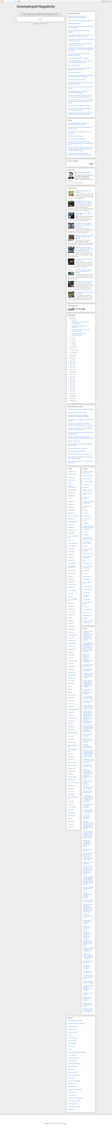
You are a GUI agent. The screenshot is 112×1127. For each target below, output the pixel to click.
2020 (71, 367)
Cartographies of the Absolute (76, 1023)
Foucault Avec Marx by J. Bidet (87, 765)
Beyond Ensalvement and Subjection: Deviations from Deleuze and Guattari (78, 415)
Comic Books (71, 543)
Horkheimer (71, 635)
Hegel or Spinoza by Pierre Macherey (88, 782)
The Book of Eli (87, 589)
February (74, 350)
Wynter (70, 824)
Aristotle (70, 496)
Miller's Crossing (87, 553)
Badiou (70, 501)
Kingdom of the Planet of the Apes (88, 538)
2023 (71, 360)
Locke (69, 663)
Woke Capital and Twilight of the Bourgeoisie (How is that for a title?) (80, 457)
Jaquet (70, 655)
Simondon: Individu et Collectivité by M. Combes (88, 949)
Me (69, 686)
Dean (69, 554)
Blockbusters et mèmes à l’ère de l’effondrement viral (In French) (77, 16)
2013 (71, 384)
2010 (71, 391)
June (72, 340)
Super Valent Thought (74, 1101)
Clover (70, 540)
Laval (69, 658)
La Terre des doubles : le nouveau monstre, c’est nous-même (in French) (80, 44)
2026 (71, 317)
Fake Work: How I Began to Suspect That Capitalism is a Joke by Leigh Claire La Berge (88, 753)
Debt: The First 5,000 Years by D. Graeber (88, 740)
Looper (85, 546)
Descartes (71, 570)
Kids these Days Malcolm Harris (87, 791)
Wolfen (85, 618)
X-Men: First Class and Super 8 (88, 621)
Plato (69, 723)
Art (69, 498)
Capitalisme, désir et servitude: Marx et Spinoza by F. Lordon (88, 675)
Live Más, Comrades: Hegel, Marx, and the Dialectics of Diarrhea (83, 271)
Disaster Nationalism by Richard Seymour (88, 746)
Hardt (69, 623)
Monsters (70, 695)
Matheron (70, 683)
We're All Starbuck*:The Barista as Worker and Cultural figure (83, 282)
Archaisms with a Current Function (77, 412)
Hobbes (70, 632)
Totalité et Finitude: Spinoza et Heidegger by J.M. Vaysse (88, 988)
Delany (70, 560)
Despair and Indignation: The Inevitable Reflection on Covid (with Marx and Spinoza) (80, 424)
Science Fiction (72, 749)
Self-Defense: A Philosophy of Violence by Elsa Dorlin (87, 943)
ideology (70, 640)
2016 (71, 376)
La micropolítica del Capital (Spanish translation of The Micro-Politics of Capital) (79, 154)
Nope (84, 560)
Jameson (70, 649)
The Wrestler (86, 599)
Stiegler (70, 771)
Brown (69, 524)
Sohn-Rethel (71, 765)
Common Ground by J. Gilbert (88, 701)
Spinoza (70, 768)
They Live (86, 606)
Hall (69, 617)
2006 (71, 400)
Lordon (70, 666)
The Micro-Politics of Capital (75, 136)
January (73, 352)
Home (40, 19)
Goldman (70, 606)
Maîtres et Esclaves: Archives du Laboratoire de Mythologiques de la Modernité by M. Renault (88, 825)
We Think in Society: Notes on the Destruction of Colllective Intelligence (83, 225)
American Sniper (87, 481)
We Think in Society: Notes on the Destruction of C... (80, 330)
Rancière (70, 742)
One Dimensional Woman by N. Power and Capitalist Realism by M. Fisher (88, 856)
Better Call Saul (72, 516)
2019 (71, 369)
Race (69, 739)
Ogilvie (70, 712)
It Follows (86, 534)
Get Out (85, 513)
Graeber (70, 609)
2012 (71, 386)
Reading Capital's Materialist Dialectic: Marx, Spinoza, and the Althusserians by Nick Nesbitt (88, 908)
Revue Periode (72, 1095)
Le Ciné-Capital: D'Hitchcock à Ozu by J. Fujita (88, 811)
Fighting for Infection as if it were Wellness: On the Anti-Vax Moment (84, 237)
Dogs (69, 576)
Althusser (70, 490)
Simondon (71, 762)
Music (69, 703)
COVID (70, 549)
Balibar (70, 504)
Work (69, 821)
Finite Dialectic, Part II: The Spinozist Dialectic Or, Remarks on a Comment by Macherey (84, 202)
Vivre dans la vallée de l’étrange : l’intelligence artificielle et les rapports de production (80, 113)
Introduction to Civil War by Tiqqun (88, 787)
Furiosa (85, 510)
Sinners (85, 573)
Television (70, 777)
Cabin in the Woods (86, 498)
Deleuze (70, 563)
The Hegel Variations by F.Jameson (86, 967)
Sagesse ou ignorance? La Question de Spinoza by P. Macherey (87, 935)
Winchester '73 (87, 615)
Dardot (70, 551)
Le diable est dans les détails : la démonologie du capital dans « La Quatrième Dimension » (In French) (81, 49)
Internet (70, 646)
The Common (72, 782)
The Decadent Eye (73, 1103)
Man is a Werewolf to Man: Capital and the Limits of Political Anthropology (80, 61)
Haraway (70, 620)
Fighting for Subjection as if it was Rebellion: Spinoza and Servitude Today (80, 428)
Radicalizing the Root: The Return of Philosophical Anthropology (78, 92)
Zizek (69, 827)
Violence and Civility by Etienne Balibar (88, 1004)
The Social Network (86, 595)
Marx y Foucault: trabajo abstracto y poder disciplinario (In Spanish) (80, 68)
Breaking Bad (71, 521)
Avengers (86, 484)
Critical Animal (72, 1029)
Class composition (73, 536)
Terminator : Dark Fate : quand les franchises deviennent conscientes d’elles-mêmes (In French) (80, 101)
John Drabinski (72, 1043)
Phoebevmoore (72, 1083)
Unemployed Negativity (36, 6)
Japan (69, 652)
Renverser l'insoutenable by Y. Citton (88, 916)
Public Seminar (72, 1092)
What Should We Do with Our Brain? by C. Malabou (88, 1010)
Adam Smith (71, 474)
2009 (71, 393)
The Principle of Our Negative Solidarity (79, 105)
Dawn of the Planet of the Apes (88, 502)
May (72, 342)
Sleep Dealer (86, 576)
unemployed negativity (83, 172)
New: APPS (71, 1069)
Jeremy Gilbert (72, 1040)
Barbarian (86, 487)
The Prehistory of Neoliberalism (76, 451)
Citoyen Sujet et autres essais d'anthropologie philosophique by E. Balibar (88, 683)
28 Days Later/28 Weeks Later (88, 472)
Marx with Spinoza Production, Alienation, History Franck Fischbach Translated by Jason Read (81, 143)
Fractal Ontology (72, 1032)
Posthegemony (72, 1086)
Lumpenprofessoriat (73, 1058)
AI (68, 483)
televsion (70, 779)
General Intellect (72, 599)
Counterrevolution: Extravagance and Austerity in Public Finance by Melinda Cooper (88, 728)
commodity (71, 546)
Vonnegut (70, 812)
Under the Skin (87, 609)
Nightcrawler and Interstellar (88, 557)
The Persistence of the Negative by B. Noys (88, 977)
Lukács (70, 669)
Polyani (70, 729)
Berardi (70, 513)
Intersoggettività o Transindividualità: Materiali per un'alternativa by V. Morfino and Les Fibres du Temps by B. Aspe (88, 647)
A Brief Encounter (88, 475)
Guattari (70, 615)
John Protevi (71, 1046)
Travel (69, 801)
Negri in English (72, 1066)
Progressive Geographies (75, 1089)
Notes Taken (71, 1078)
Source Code (87, 586)
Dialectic (70, 573)
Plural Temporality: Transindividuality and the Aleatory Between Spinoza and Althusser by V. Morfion (88, 880)
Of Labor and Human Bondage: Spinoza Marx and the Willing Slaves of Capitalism (80, 76)
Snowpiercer (86, 579)
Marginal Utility (72, 1060)
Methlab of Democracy (74, 441)
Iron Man (85, 532)
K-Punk (70, 1049)
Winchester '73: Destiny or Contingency (79, 454)
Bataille (70, 507)
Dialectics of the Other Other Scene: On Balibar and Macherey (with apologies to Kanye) (84, 249)
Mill (69, 689)
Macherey (71, 672)
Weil (69, 818)
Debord (70, 557)
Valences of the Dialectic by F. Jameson (87, 999)
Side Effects (86, 570)
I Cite (69, 1035)
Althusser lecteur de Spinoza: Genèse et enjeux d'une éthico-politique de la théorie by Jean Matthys (88, 635)
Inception (85, 523)
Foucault (70, 590)
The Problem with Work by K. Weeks (88, 982)
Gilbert (70, 603)
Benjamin (70, 510)
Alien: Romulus (87, 478)
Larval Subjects (72, 1055)
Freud (69, 593)
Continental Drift (72, 1026)
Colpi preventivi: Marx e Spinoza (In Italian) (80, 20)
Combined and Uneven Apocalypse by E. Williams (88, 692)
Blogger (65, 1123)
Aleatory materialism (71, 486)
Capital (70, 527)
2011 (71, 388)
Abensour (70, 471)
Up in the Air (86, 612)
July (72, 338)
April (72, 345)
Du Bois (70, 579)
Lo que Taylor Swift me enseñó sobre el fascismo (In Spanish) (79, 54)
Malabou (70, 678)
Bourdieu (70, 518)
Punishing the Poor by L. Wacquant (88, 900)
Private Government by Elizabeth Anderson (87, 895)
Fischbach (71, 584)
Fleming (70, 587)
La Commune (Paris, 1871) (87, 542)
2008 (71, 395)
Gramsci (70, 612)
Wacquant (71, 815)
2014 (71, 381)
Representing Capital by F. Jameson (87, 922)
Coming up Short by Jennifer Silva (88, 697)
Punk (69, 736)
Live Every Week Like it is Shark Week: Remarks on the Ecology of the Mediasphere (80, 437)
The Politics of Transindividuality (77, 139)
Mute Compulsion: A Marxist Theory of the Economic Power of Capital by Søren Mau (88, 834)
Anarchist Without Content (75, 1020)
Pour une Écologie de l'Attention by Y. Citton (88, 888)
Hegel (69, 626)
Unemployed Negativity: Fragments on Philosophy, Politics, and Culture (78, 123)
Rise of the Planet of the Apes (88, 567)
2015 (71, 379)
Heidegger (71, 629)
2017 (71, 374)
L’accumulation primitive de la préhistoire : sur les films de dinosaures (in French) (80, 35)
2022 (71, 362)
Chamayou (71, 530)
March (73, 347)
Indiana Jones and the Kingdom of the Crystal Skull (88, 527)
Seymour (70, 759)
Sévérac (70, 757)
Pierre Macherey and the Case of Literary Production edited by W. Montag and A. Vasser (88, 870)
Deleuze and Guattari (71, 566)
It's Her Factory (72, 1037)
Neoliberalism (72, 709)
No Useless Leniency (74, 1075)
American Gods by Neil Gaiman (88, 665)
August (73, 320)
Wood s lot (71, 1109)
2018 (71, 372)
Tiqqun (70, 788)
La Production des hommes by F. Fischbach (88, 805)
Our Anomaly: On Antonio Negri (76, 79)
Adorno (70, 477)
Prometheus (86, 563)
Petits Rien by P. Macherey (87, 863)
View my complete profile (75, 182)
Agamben (70, 480)
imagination (71, 643)
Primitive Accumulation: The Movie (77, 448)
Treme (70, 804)
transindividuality (72, 797)
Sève (69, 754)
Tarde (69, 774)
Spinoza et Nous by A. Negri (87, 961)
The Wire (70, 785)
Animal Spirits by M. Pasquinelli (87, 669)
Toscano (70, 791)
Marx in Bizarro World (74, 65)
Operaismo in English (74, 1080)
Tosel (69, 794)
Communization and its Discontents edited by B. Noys (88, 707)
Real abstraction (72, 745)
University (70, 807)
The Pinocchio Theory (74, 1106)
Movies (70, 701)
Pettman (70, 721)
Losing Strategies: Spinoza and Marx (78, 58)
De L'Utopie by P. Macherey (88, 735)
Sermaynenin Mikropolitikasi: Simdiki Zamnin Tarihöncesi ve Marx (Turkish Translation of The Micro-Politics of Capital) (80, 149)
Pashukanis (71, 718)
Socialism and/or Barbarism (75, 1098)
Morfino (70, 698)
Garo (69, 596)
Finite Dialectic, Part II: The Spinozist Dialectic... (78, 334)
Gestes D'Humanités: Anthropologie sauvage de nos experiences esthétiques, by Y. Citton (88, 774)
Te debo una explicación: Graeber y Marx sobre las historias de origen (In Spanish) (79, 96)
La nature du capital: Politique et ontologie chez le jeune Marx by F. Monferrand (88, 798)
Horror (70, 637)
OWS (69, 715)
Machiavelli (71, 675)
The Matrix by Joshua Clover (87, 972)
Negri (69, 706)
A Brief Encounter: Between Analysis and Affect (81, 409)
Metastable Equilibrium (74, 1063)
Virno (69, 810)
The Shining (86, 592)
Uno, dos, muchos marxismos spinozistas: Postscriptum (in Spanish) (79, 109)
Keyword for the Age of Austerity (77, 1052)
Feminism (70, 582)
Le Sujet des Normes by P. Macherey (87, 817)
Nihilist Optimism (72, 1072)
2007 (71, 398)
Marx (69, 680)
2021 (71, 364)
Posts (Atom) (43, 23)
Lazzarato (71, 660)
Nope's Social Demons (74, 72)
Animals (70, 493)
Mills (69, 692)
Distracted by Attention (74, 23)
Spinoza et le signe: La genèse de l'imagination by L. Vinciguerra (88, 956)
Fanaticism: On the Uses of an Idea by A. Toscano (88, 760)
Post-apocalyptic (72, 732)
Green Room (86, 516)
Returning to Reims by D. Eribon (86, 928)
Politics (70, 726)
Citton (69, 533)
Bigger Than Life (87, 490)
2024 (71, 357)
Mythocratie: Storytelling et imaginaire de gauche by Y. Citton (87, 843)
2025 (71, 355)
